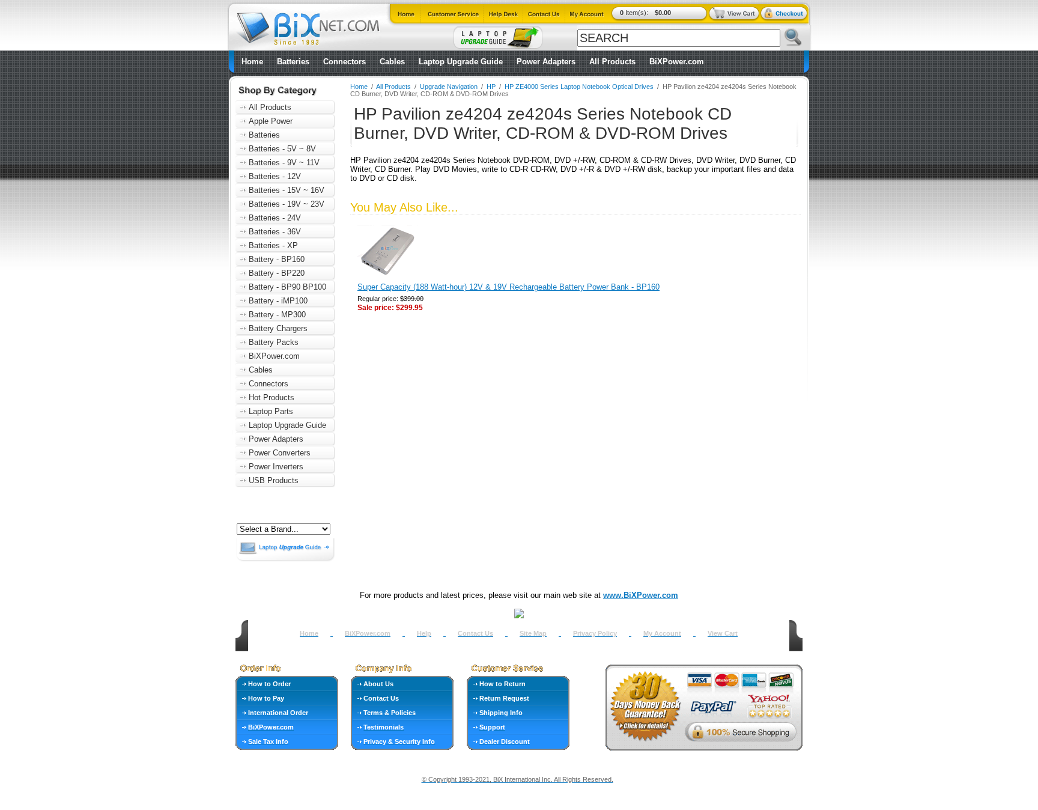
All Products (612, 61)
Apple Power (271, 121)
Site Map (533, 633)
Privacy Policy (595, 633)
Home (252, 61)
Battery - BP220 (277, 273)
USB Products (274, 480)
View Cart (723, 633)
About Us (378, 683)
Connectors (344, 61)
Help (424, 633)
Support (492, 727)
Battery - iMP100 (278, 300)
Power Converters (280, 452)
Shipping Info (501, 712)
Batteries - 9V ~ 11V (284, 162)
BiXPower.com (676, 61)
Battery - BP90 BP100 (287, 286)
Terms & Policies (389, 712)
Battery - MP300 (277, 314)
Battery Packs (274, 342)
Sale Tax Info (268, 741)
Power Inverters (276, 466)
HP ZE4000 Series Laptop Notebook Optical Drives (579, 86)
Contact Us (475, 633)
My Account (662, 633)
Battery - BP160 (277, 259)
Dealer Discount (504, 741)
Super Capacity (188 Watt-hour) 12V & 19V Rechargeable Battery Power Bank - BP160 (508, 286)
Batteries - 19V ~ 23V (286, 204)
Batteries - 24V (275, 217)
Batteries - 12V (275, 176)
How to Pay (266, 698)
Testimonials (383, 727)
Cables (392, 61)
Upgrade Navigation (449, 86)
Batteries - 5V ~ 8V (282, 148)
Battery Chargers (278, 328)
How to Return (502, 683)
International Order (278, 712)
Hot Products (271, 397)
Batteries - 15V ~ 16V (286, 190)
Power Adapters (546, 61)
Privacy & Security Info (399, 741)
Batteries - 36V (275, 231)
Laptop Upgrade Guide (461, 61)
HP (491, 86)
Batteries (293, 61)
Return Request (504, 698)
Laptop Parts (271, 411)
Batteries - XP (273, 245)
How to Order (269, 683)
